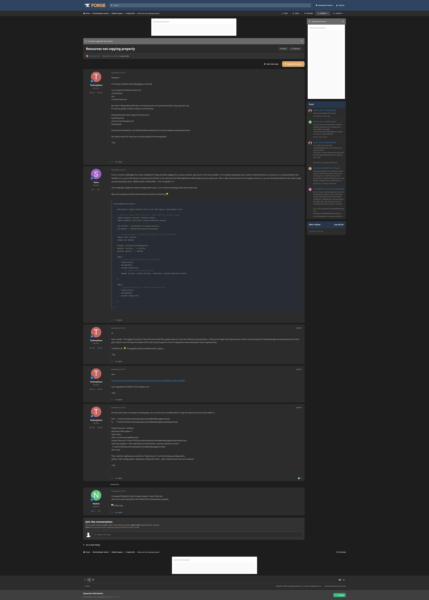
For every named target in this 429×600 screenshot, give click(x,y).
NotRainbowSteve (321, 216)
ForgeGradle (124, 56)
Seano (96, 182)
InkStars (318, 183)
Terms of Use (115, 597)
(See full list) (339, 225)
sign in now (135, 525)
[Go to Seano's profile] (96, 174)
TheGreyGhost (95, 56)
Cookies (87, 586)
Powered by (335, 586)
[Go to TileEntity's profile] (310, 110)
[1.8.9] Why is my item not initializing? (328, 189)
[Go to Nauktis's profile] (96, 495)
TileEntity (318, 116)
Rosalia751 (313, 231)
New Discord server (319, 21)
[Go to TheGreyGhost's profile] (87, 56)
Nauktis (96, 504)
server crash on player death (324, 110)
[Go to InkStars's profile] (310, 168)
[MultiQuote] (112, 162)
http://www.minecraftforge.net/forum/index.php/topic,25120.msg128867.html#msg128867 (148, 380)
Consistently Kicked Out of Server (326, 168)
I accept (341, 595)
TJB (316, 137)
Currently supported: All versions (100, 41)
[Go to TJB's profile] (310, 122)
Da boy (320, 231)
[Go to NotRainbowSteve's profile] (310, 189)
